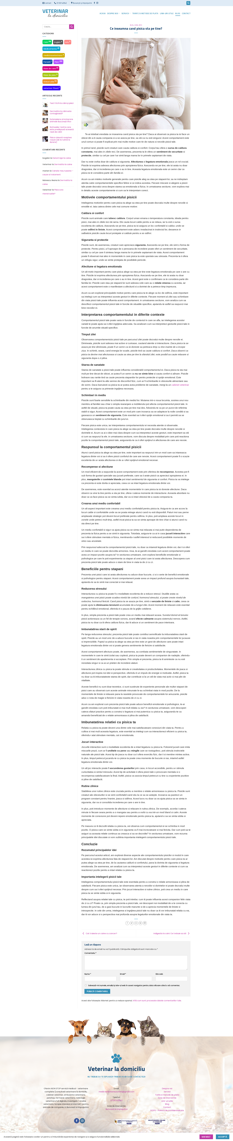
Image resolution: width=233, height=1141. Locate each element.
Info (67, 42)
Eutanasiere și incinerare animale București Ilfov (61, 120)
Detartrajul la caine (62, 158)
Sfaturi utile (50, 81)
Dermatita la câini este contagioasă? (60, 112)
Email (123, 974)
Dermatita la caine (63, 164)
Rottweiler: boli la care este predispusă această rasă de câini (62, 129)
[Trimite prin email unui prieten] (136, 923)
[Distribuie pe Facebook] (127, 923)
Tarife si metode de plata (145, 13)
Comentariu (90, 953)
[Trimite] (71, 26)
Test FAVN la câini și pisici (62, 103)
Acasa (103, 13)
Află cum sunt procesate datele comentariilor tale (157, 1000)
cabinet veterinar (180, 385)
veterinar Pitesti (51, 88)
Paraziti (47, 61)
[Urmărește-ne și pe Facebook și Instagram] (97, 3)
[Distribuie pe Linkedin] (145, 923)
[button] (188, 3)
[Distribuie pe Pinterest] (140, 923)
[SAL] (126, 1121)
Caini (47, 42)
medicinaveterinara (53, 55)
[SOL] (156, 1121)
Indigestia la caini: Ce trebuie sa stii (170, 933)
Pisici (58, 61)
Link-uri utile (167, 13)
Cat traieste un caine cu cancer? (101, 933)
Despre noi (112, 13)
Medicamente (51, 48)
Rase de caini (50, 68)
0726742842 (116, 1100)
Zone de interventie (167, 1097)
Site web (159, 974)
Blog (177, 13)
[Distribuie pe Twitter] (132, 923)
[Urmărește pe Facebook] (94, 3)
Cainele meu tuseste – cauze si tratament (57, 172)
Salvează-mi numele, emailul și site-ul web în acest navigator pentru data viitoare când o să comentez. (134, 985)
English (58, 42)
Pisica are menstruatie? (52, 191)
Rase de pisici (50, 74)
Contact (186, 13)
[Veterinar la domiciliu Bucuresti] (55, 13)
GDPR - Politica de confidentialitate (167, 1110)
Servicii (125, 13)
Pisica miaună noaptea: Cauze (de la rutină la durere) (61, 139)
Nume (87, 974)
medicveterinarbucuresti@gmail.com (116, 1091)
